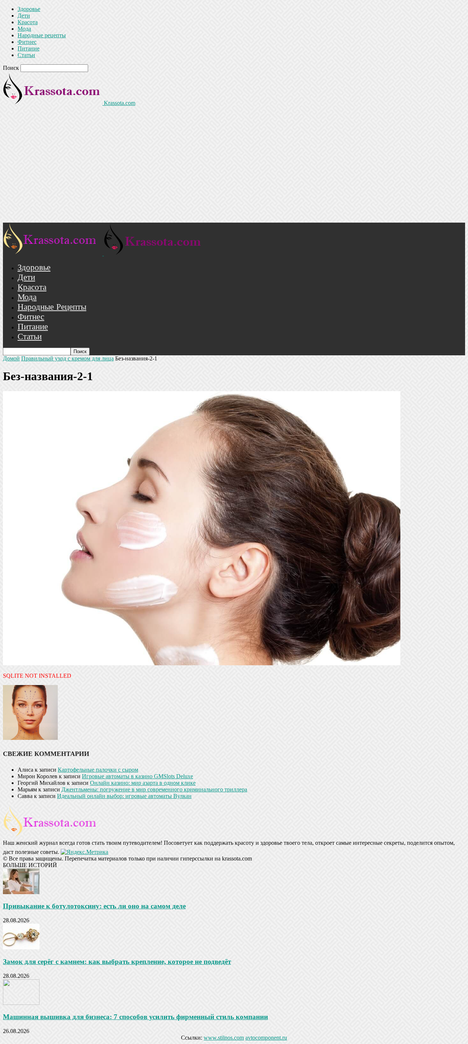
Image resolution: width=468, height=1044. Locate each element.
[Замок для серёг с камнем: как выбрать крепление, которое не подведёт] (21, 947)
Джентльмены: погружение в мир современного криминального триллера (154, 789)
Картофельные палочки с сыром (98, 770)
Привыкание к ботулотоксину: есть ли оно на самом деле (94, 906)
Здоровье (29, 9)
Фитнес (27, 42)
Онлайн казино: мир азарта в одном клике (143, 783)
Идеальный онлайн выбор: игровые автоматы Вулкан (124, 796)
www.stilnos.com (224, 1037)
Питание (28, 48)
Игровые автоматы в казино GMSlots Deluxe (137, 776)
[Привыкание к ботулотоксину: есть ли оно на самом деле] (21, 892)
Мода (24, 29)
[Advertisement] (234, 168)
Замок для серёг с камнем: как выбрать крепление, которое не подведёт (117, 961)
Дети (24, 15)
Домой (11, 358)
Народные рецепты (42, 35)
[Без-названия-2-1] (201, 663)
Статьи (26, 55)
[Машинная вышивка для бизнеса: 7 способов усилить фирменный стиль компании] (21, 1003)
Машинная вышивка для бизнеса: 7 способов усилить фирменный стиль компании (135, 1017)
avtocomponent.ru (266, 1037)
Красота (28, 22)
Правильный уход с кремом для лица (67, 358)
